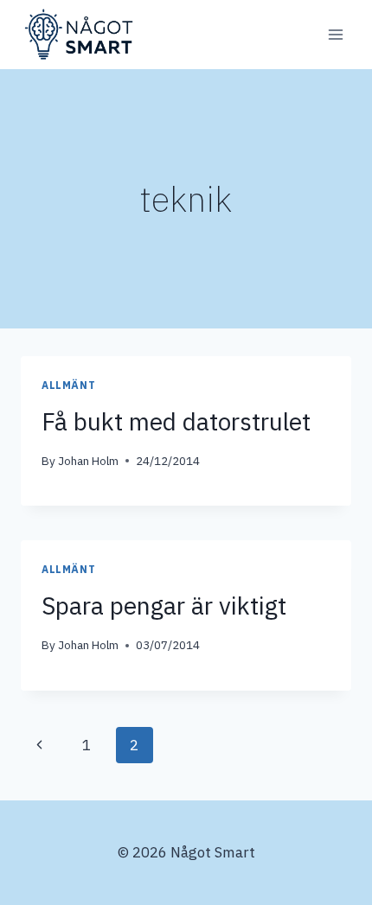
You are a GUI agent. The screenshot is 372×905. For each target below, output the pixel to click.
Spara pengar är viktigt (164, 605)
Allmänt (68, 385)
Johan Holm (88, 460)
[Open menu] (335, 34)
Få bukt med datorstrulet (176, 421)
